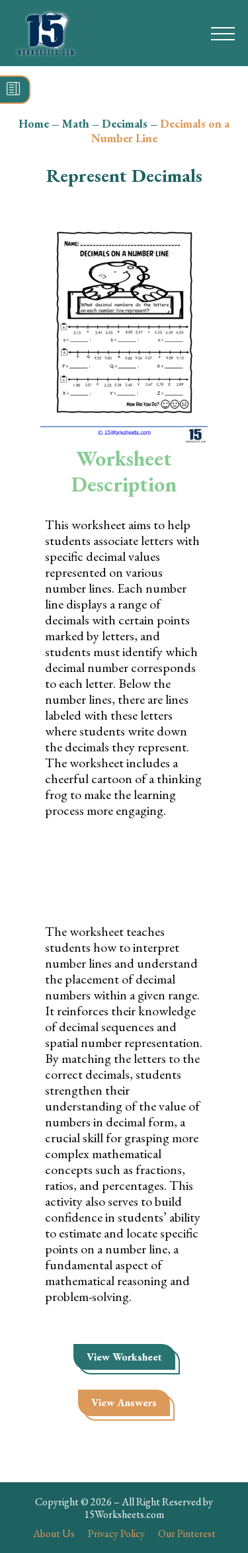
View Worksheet (124, 1357)
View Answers (124, 1402)
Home (34, 123)
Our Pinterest (187, 1533)
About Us (54, 1533)
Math (75, 123)
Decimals (124, 123)
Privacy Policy (116, 1533)
